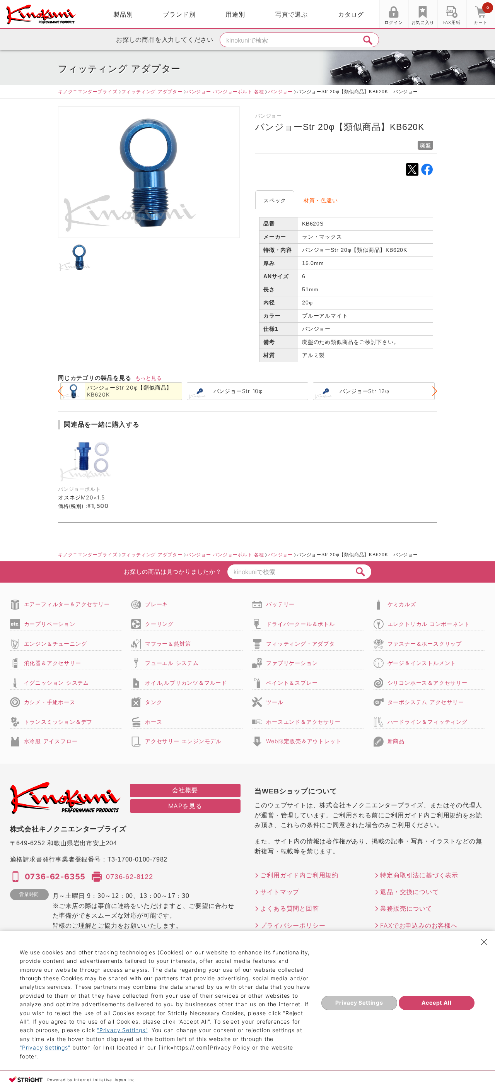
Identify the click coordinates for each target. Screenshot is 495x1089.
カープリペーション (49, 624)
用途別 (235, 14)
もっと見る (148, 378)
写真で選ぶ (291, 14)
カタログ (351, 14)
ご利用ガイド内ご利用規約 (299, 875)
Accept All (436, 1002)
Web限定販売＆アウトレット (303, 741)
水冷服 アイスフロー (51, 741)
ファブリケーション (291, 663)
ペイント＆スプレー (291, 682)
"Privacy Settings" (122, 1030)
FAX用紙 (452, 22)
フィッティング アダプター (152, 91)
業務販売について (406, 908)
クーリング (159, 624)
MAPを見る (185, 806)
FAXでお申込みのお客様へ (418, 925)
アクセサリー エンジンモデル (183, 741)
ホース (153, 721)
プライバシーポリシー (292, 925)
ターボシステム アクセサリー (425, 702)
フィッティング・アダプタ (300, 643)
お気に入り (422, 22)
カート (481, 15)
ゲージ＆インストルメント (421, 663)
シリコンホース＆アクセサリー (427, 682)
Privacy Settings (359, 1002)
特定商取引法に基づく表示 (419, 875)
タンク (153, 702)
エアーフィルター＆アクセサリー (67, 604)
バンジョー (280, 91)
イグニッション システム (56, 682)
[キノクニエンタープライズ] (41, 14)
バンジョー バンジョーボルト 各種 (225, 91)
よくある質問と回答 (289, 908)
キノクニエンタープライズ (88, 91)
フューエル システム (172, 663)
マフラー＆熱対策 (168, 643)
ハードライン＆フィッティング (427, 721)
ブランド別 (179, 14)
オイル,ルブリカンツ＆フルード (186, 682)
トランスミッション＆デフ (58, 721)
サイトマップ (279, 892)
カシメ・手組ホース (49, 702)
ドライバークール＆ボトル (300, 624)
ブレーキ (156, 604)
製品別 (123, 14)
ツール (274, 702)
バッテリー (280, 604)
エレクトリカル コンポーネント (428, 624)
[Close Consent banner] (484, 942)
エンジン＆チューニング (55, 643)
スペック (274, 200)
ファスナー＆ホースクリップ (424, 643)
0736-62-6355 (55, 876)
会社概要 (185, 790)
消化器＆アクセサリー (52, 663)
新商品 (396, 741)
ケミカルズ (401, 604)
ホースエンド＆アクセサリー (303, 721)
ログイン (393, 22)
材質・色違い (321, 200)
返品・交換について (409, 892)
